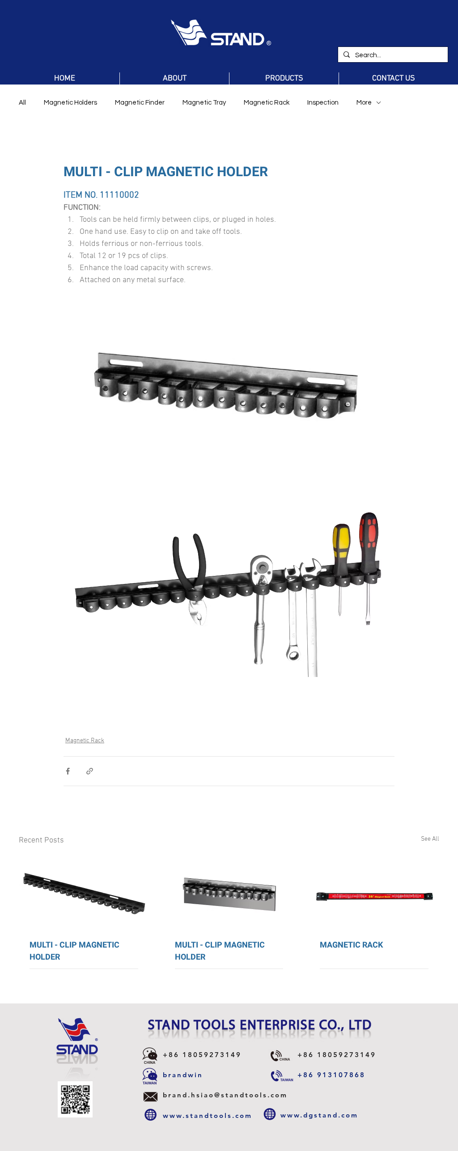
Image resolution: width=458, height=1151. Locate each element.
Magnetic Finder (140, 102)
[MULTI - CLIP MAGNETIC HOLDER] (84, 891)
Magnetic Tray (204, 102)
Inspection (323, 102)
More (364, 102)
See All (430, 839)
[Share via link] (89, 771)
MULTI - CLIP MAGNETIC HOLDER (74, 951)
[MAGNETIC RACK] (374, 891)
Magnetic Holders (70, 102)
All (22, 102)
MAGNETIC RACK (351, 945)
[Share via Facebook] (68, 771)
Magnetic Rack (266, 102)
